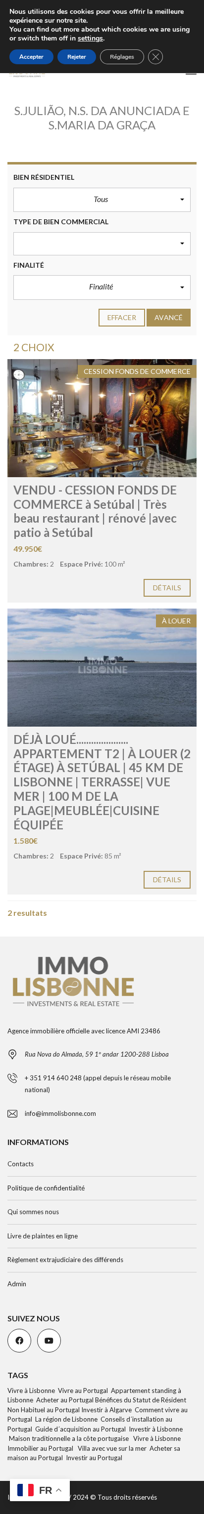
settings (90, 38)
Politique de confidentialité (46, 1188)
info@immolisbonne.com (60, 1113)
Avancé (168, 317)
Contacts (20, 1164)
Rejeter (76, 57)
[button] (102, 200)
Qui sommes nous (33, 1212)
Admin (16, 1284)
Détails (167, 587)
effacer (122, 317)
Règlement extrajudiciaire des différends (65, 1260)
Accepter (31, 57)
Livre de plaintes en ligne (42, 1236)
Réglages (122, 57)
